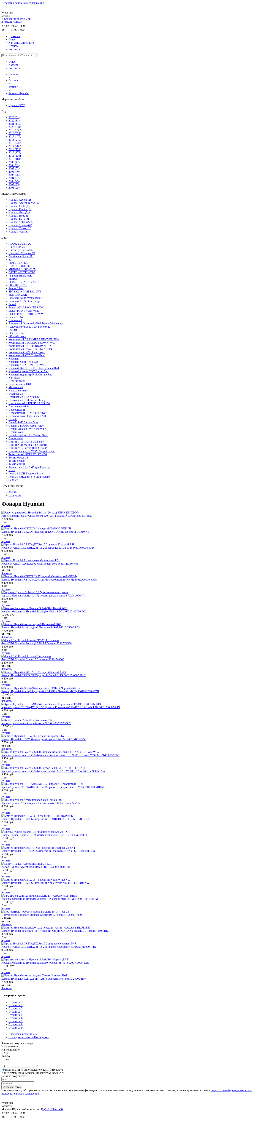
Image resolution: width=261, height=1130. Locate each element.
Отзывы (13, 45)
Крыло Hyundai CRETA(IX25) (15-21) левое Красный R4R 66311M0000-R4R (47, 547)
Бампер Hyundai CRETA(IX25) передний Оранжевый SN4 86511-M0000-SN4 (48, 850)
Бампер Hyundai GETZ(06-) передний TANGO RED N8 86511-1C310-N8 (45, 531)
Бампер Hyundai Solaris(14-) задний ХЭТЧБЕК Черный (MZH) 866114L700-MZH (50, 691)
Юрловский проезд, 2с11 (16, 18)
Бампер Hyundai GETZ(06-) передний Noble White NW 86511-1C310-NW (45, 882)
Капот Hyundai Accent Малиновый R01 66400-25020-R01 (35, 866)
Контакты (14, 49)
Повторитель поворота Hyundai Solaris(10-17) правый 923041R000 (41, 914)
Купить (5, 525)
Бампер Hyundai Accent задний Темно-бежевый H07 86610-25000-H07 (43, 978)
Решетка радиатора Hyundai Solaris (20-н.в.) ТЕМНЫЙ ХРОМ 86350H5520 (46, 515)
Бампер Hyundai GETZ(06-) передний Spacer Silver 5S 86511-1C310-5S (43, 739)
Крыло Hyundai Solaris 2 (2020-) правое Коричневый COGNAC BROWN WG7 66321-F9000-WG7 (60, 755)
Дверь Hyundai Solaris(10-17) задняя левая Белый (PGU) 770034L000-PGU (46, 834)
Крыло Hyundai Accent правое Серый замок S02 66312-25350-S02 (40, 803)
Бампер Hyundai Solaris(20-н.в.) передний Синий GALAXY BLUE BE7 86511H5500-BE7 (55, 930)
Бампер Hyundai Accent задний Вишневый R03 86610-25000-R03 (40, 627)
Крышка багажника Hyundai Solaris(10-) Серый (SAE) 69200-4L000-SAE (45, 962)
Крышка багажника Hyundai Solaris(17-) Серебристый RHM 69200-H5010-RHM (49, 898)
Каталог (15, 36)
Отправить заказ (12, 1087)
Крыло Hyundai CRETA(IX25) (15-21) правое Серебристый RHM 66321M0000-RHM (52, 787)
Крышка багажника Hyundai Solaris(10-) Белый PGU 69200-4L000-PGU (44, 611)
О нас (12, 39)
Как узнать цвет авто (21, 42)
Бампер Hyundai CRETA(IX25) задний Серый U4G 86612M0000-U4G (43, 675)
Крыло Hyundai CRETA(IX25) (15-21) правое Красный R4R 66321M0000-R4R (48, 946)
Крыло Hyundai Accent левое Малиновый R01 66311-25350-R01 (39, 563)
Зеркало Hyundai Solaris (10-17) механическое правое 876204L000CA (43, 595)
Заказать (6, 573)
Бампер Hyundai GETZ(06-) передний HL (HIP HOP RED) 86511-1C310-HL (46, 818)
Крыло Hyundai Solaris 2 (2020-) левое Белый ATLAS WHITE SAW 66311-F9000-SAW (53, 771)
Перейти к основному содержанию (22, 2)
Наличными (12, 1069)
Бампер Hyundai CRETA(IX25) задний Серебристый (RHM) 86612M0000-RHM (49, 579)
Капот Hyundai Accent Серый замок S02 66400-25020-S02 (36, 723)
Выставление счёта (36, 1069)
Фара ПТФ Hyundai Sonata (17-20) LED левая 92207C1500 (36, 643)
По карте (57, 1069)
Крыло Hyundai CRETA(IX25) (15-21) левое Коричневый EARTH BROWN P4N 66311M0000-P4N (60, 707)
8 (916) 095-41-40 (11, 22)
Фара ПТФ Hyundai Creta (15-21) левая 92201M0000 (32, 659)
